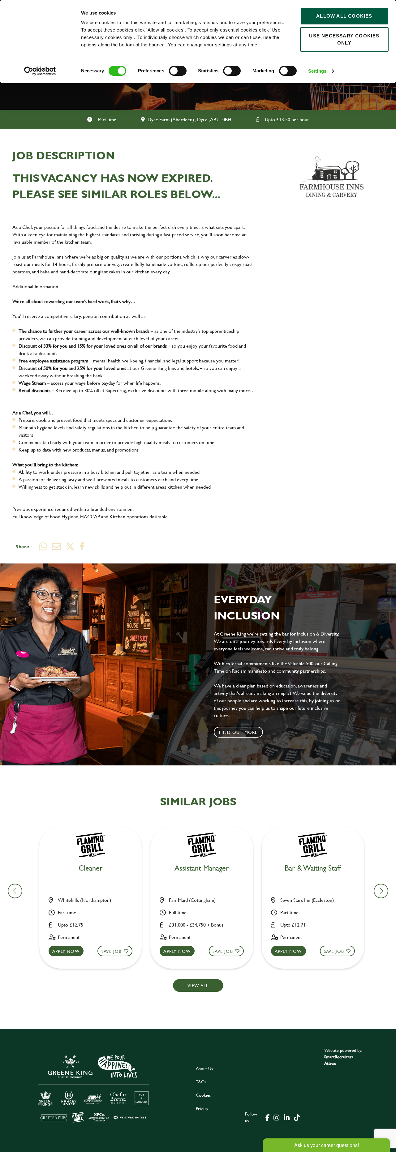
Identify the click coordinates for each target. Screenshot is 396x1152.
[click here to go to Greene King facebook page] (267, 1117)
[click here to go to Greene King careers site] (94, 1088)
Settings (317, 71)
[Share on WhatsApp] (43, 546)
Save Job (111, 951)
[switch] (178, 71)
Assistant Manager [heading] (201, 868)
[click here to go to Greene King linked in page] (286, 1117)
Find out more (238, 732)
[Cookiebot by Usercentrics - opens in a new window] (40, 71)
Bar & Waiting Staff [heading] (313, 868)
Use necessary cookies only (344, 39)
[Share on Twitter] (70, 546)
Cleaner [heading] (91, 868)
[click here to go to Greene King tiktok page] (296, 1117)
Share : (23, 546)
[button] (381, 891)
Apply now (66, 951)
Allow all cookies (344, 16)
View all (198, 985)
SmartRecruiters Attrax (338, 1059)
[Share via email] (56, 546)
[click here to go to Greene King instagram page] (276, 1117)
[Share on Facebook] (82, 546)
